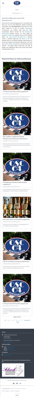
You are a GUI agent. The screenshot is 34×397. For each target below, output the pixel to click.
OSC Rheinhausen (15, 13)
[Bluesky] (20, 383)
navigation (3, 3)
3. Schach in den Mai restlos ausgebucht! (15, 91)
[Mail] (13, 383)
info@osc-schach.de (10, 347)
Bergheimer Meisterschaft (8, 35)
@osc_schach (10, 348)
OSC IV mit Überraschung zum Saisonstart (16, 261)
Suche (3, 391)
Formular (12, 391)
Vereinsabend (28, 28)
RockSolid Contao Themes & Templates (18, 388)
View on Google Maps (8, 341)
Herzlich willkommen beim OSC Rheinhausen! (17, 380)
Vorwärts (26, 320)
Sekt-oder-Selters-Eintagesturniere (17, 37)
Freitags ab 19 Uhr (7, 355)
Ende (17, 322)
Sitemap (7, 391)
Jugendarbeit (11, 44)
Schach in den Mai (27, 38)
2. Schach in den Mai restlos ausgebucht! (15, 303)
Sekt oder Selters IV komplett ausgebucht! (16, 219)
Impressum (17, 391)
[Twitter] (17, 383)
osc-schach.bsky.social (12, 350)
